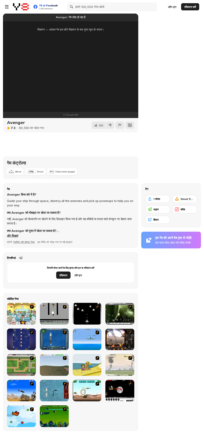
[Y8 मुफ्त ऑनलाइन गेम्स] (21, 6)
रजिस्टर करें (190, 7)
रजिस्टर (63, 275)
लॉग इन (78, 275)
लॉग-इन (172, 7)
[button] (12, 236)
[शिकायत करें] (119, 125)
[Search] (71, 6)
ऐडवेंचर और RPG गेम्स (24, 242)
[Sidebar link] (7, 7)
